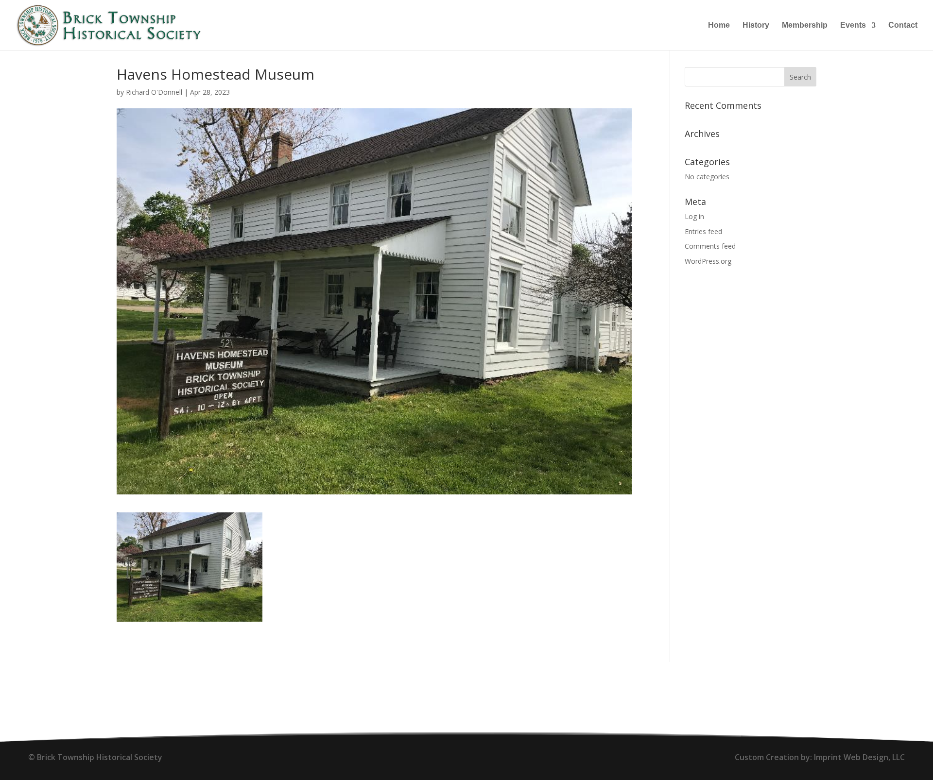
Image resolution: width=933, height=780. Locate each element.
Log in (694, 216)
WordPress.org (708, 261)
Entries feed (703, 231)
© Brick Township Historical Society (95, 757)
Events (853, 25)
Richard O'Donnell (154, 92)
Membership (805, 25)
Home (719, 25)
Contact (902, 25)
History (756, 25)
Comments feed (710, 246)
